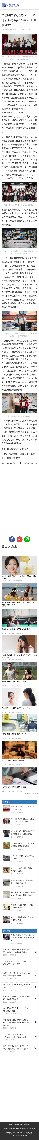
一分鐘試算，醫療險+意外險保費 (14, 787)
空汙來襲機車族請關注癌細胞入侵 (14, 734)
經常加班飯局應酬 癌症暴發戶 (13, 760)
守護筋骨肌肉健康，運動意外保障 (14, 681)
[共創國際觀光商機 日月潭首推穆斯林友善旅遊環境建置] (12, 539)
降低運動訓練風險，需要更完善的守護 (16, 629)
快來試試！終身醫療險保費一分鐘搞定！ (17, 708)
